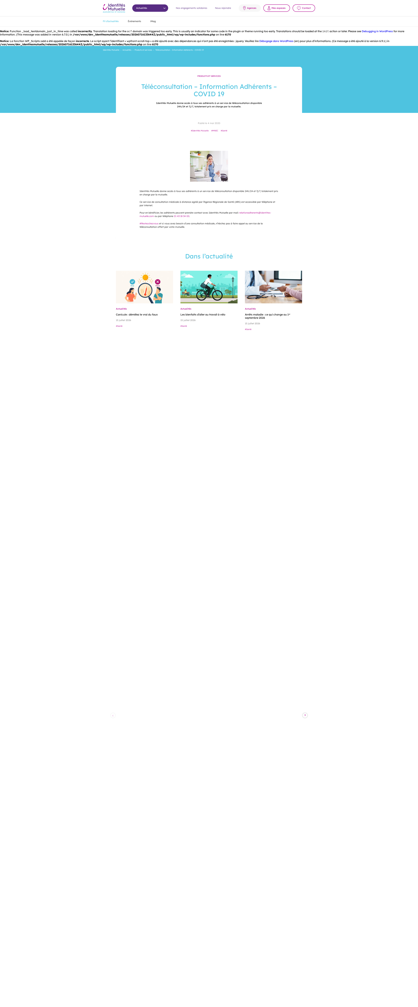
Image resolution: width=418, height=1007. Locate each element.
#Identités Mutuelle (200, 130)
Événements (134, 21)
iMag (153, 21)
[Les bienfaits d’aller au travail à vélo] (209, 287)
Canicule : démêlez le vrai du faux (137, 314)
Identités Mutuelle (111, 50)
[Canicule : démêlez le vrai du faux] (144, 287)
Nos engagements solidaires (191, 8)
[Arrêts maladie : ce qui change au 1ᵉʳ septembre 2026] (273, 287)
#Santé (224, 130)
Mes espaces (279, 8)
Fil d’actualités (111, 21)
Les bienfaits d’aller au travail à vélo (202, 314)
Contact (306, 8)
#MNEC (214, 130)
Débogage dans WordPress (276, 41)
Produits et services (143, 50)
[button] (113, 715)
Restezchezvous (149, 223)
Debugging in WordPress (377, 31)
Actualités (126, 50)
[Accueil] (114, 8)
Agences (251, 8)
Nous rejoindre (223, 8)
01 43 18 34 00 (181, 216)
